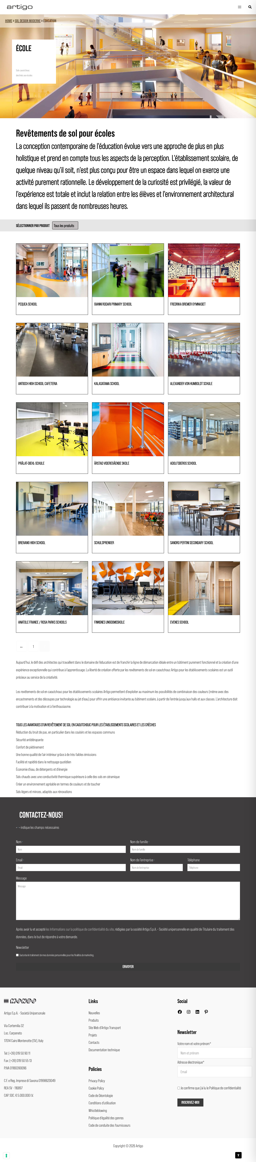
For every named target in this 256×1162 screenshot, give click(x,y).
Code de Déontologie (101, 1095)
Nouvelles (94, 1012)
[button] (250, 7)
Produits (94, 1020)
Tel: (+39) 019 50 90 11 (17, 1053)
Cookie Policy (96, 1088)
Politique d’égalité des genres (106, 1117)
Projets (93, 1034)
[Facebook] (179, 1012)
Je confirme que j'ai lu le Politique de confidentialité (211, 1087)
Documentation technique (104, 1049)
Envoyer (128, 966)
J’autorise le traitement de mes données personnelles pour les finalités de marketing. (56, 955)
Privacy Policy (97, 1080)
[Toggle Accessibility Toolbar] (238, 1155)
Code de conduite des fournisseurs (109, 1125)
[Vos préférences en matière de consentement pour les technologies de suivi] (6, 1155)
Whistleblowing (98, 1110)
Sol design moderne (28, 21)
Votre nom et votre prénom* (194, 1043)
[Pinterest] (206, 1012)
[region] (128, 66)
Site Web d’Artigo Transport (105, 1027)
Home (8, 21)
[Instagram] (188, 1012)
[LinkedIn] (197, 1012)
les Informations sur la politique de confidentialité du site (80, 929)
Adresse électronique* (190, 1062)
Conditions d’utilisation (102, 1102)
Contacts (94, 1042)
